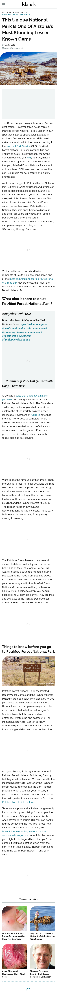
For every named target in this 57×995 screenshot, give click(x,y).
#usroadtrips (9, 332)
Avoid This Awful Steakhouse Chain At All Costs (13, 974)
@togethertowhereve (16, 314)
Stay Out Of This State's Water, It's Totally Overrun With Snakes (42, 936)
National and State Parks (16, 14)
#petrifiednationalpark (15, 328)
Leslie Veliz (10, 45)
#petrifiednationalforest (34, 324)
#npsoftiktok (9, 335)
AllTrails (35, 414)
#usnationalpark (37, 328)
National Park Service (18, 146)
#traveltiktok (24, 335)
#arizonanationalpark (29, 332)
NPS (29, 157)
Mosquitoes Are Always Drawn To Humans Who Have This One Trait (13, 936)
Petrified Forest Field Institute (18, 802)
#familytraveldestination (16, 339)
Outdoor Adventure (13, 13)
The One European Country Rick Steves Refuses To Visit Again (40, 974)
